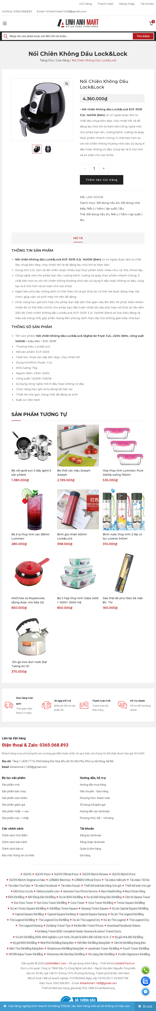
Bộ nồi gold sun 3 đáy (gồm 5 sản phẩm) (31, 472)
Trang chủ (46, 60)
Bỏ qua (147, 1006)
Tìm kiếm (143, 36)
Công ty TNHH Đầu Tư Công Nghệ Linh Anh (66, 968)
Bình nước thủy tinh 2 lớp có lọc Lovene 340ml (122, 536)
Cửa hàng (62, 60)
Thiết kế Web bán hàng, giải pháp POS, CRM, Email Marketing (78, 988)
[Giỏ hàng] (151, 23)
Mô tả (78, 238)
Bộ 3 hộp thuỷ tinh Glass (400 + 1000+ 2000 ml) (78, 600)
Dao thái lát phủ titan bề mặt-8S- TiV (123, 600)
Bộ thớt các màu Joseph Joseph (73, 472)
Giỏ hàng (85, 4)
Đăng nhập (127, 4)
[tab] (78, 238)
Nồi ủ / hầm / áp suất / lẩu (105, 208)
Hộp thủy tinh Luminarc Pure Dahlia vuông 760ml (123, 472)
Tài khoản (147, 4)
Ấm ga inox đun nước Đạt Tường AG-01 (29, 664)
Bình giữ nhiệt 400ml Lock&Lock (72, 536)
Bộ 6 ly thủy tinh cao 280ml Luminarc (30, 536)
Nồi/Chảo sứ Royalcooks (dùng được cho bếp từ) (28, 600)
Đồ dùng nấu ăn (108, 203)
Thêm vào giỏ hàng (102, 180)
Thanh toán (105, 4)
